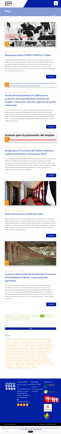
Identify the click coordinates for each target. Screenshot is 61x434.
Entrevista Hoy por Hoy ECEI (45, 348)
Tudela (27, 367)
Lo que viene (16, 354)
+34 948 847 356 (23, 397)
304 (38, 316)
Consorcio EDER (38, 339)
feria (34, 351)
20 (23, 316)
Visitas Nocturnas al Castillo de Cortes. (24, 213)
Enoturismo (33, 348)
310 (7, 319)
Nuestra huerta (21, 358)
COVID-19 (8, 342)
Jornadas (8, 354)
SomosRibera (35, 391)
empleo (32, 345)
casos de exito (28, 339)
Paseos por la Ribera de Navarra (13, 361)
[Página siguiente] (22, 319)
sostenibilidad (19, 367)
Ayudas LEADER (9, 339)
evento (28, 351)
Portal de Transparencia (50, 424)
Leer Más (51, 76)
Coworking (15, 342)
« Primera (8, 316)
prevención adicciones (45, 361)
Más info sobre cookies (36, 429)
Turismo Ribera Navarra (37, 389)
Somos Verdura (9, 367)
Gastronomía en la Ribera (44, 351)
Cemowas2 (34, 387)
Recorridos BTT (9, 364)
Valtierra (34, 367)
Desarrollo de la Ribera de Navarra (29, 342)
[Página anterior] (14, 316)
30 (27, 316)
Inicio (52, 15)
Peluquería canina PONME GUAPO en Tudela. (28, 55)
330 (15, 319)
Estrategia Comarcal (19, 351)
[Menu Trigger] (56, 3)
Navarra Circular (42, 354)
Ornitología (45, 358)
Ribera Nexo (41, 364)
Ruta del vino (49, 364)
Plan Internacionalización (30, 361)
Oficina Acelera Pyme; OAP (34, 358)
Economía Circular (10, 345)
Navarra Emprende (10, 358)
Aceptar (30, 431)
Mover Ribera (25, 354)
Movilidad (32, 354)
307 (51, 316)
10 (19, 316)
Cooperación (48, 339)
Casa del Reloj (19, 339)
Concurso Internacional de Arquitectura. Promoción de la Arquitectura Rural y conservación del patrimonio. (30, 277)
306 (46, 316)
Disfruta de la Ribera (45, 342)
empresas (26, 348)
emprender (39, 345)
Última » (26, 319)
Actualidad (23, 52)
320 (11, 319)
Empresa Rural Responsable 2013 (13, 348)
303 (34, 316)
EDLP (19, 345)
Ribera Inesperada (31, 364)
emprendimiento (48, 345)
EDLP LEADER (25, 345)
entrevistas (8, 351)
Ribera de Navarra (20, 364)
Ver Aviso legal (26, 429)
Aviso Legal (41, 424)
